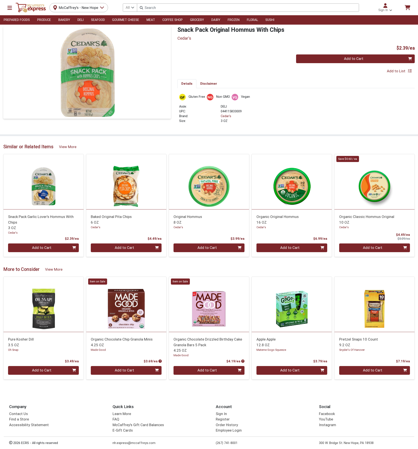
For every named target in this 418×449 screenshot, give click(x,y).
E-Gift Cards (123, 430)
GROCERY (197, 20)
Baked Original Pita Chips (111, 219)
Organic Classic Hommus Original (366, 219)
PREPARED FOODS (17, 20)
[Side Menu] (9, 7)
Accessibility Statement (29, 425)
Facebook (327, 414)
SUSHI (269, 20)
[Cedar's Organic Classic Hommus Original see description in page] (374, 181)
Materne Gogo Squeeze (271, 349)
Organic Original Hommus (277, 219)
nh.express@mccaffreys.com (134, 443)
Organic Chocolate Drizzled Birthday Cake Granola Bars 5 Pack (208, 345)
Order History (227, 425)
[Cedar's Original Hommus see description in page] (209, 181)
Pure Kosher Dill (21, 342)
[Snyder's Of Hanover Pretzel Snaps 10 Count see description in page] (374, 304)
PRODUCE (44, 20)
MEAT (151, 20)
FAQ (116, 419)
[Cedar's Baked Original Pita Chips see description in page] (126, 181)
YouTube (326, 419)
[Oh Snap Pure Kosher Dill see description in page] (43, 304)
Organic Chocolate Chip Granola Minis (122, 342)
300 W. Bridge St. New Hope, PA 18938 (346, 443)
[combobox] (248, 8)
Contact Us (18, 414)
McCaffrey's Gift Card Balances (138, 425)
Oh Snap (13, 349)
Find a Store (19, 419)
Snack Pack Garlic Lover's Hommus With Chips (41, 222)
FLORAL (252, 20)
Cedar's (226, 116)
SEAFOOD (98, 20)
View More (67, 147)
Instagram (327, 425)
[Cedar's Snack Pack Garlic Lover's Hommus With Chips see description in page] (43, 181)
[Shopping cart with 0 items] (407, 7)
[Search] (141, 7)
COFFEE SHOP (172, 20)
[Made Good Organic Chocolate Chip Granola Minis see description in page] (126, 304)
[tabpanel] (296, 110)
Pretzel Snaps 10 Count (358, 342)
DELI (81, 20)
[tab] (186, 83)
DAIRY (215, 20)
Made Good (98, 349)
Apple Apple (266, 342)
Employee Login (229, 430)
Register (223, 419)
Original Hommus (188, 219)
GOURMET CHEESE (125, 20)
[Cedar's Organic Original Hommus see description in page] (291, 181)
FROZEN (233, 20)
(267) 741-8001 (227, 443)
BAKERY (64, 20)
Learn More (122, 414)
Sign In (221, 414)
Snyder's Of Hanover (352, 349)
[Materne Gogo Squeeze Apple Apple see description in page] (291, 304)
